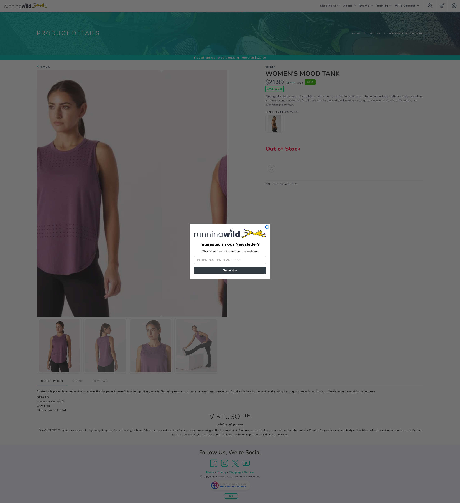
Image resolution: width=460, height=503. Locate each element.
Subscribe (230, 270)
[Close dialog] (267, 227)
